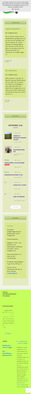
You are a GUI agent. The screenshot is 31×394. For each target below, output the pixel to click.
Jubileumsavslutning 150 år (14, 175)
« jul (3, 327)
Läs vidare (7, 62)
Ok (13, 9)
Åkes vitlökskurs (19, 196)
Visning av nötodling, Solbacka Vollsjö (19, 137)
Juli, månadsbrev (11, 71)
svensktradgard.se (12, 273)
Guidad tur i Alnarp (19, 185)
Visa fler (15, 207)
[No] (29, 6)
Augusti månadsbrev (12, 29)
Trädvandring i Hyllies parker (14, 163)
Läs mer (17, 9)
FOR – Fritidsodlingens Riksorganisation (7, 353)
